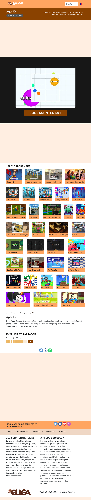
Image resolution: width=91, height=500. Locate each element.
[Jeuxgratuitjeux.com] (15, 3)
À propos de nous (22, 431)
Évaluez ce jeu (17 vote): (14, 338)
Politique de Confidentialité (44, 431)
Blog (10, 431)
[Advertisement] (45, 38)
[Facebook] (45, 350)
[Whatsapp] (50, 350)
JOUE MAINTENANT (45, 113)
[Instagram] (69, 424)
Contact (62, 431)
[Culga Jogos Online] (19, 492)
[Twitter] (41, 350)
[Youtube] (64, 424)
